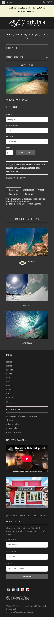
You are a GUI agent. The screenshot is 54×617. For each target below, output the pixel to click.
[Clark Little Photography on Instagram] (8, 590)
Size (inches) (12, 125)
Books (9, 374)
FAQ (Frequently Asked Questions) (21, 416)
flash (31, 165)
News (8, 390)
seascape (10, 171)
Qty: (8, 148)
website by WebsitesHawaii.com (19, 612)
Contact (9, 398)
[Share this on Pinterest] (20, 178)
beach (18, 165)
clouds (25, 165)
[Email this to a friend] (24, 178)
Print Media (28, 190)
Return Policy (12, 428)
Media (9, 114)
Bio (7, 382)
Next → (32, 65)
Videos (9, 386)
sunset (19, 171)
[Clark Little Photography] (27, 23)
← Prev (22, 65)
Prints (9, 366)
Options (41, 190)
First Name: (11, 539)
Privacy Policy (12, 424)
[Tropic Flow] (27, 80)
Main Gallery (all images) (26, 34)
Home (9, 362)
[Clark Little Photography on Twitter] (13, 590)
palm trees (30, 168)
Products (10, 370)
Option (9, 136)
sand (38, 168)
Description (13, 190)
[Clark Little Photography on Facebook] (18, 590)
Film (8, 378)
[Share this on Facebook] (17, 178)
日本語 (9, 402)
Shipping (29, 194)
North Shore (19, 168)
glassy (37, 165)
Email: (9, 563)
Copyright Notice (13, 432)
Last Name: (11, 551)
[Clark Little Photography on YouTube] (22, 590)
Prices (9, 394)
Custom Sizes (14, 194)
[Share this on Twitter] (14, 178)
